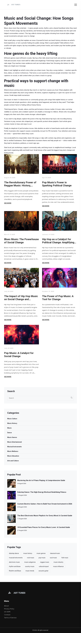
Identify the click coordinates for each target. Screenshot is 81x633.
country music (29, 566)
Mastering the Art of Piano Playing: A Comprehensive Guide (41, 480)
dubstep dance (14, 553)
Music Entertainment (14, 442)
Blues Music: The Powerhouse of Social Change (21, 241)
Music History (12, 423)
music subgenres (30, 562)
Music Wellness (12, 451)
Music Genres (12, 437)
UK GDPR (7, 612)
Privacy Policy (9, 609)
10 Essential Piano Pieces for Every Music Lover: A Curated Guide (43, 527)
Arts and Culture (13, 461)
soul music (53, 558)
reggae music (44, 562)
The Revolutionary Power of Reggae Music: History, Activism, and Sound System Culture (20, 184)
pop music (42, 558)
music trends (30, 571)
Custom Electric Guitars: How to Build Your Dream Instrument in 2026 (44, 504)
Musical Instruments (14, 446)
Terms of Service (10, 618)
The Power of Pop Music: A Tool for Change (58, 298)
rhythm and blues (15, 566)
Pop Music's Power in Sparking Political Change (57, 184)
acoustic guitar (43, 571)
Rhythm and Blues (15, 571)
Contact (7, 615)
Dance (9, 432)
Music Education (13, 456)
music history (27, 553)
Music (9, 428)
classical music (55, 553)
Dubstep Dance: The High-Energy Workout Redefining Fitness (41, 492)
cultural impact (44, 566)
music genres (41, 553)
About (6, 606)
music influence (58, 566)
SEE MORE (7, 203)
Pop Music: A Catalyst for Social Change (19, 355)
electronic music (14, 562)
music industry (58, 562)
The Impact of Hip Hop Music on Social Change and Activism (21, 298)
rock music (30, 558)
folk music (64, 558)
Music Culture (12, 418)
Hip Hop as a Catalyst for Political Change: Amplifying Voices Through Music (58, 241)
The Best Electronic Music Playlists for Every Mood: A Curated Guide (44, 516)
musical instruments (16, 558)
